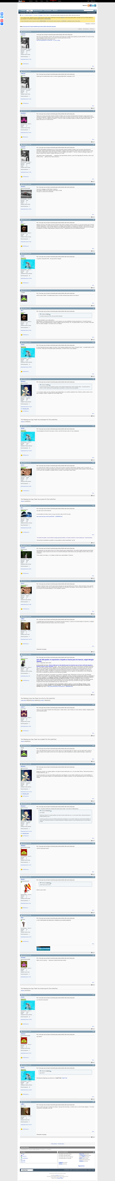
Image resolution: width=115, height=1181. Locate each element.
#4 (93, 144)
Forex (42, 1)
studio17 (42, 700)
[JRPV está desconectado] (24, 228)
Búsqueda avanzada (91, 12)
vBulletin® (57, 1175)
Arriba (93, 1169)
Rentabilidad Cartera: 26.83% (26, 209)
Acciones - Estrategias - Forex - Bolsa (41, 15)
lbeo (33, 700)
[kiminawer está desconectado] (26, 390)
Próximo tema (61, 1143)
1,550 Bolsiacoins (25, 63)
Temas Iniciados (47, 10)
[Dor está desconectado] (23, 663)
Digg (23, 1154)
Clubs (47, 1)
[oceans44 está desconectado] (26, 554)
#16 (93, 580)
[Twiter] (93, 6)
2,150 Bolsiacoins (25, 573)
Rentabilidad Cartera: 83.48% (26, 527)
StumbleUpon (25, 1158)
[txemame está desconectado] (26, 194)
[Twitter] (1, 16)
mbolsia (22, 421)
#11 (93, 379)
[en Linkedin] (95, 6)
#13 (93, 462)
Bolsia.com (23, 1161)
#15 (93, 545)
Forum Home (22, 12)
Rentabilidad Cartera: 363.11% (26, 639)
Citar (93, 68)
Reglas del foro (81, 1166)
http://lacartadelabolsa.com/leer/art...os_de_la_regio (48, 40)
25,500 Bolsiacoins (25, 490)
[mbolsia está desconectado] (28, 264)
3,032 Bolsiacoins (25, 941)
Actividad (23, 10)
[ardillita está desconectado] (25, 626)
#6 (93, 219)
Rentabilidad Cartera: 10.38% (26, 486)
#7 (93, 253)
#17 (93, 616)
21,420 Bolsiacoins (25, 532)
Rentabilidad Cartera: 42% (25, 676)
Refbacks (60, 1163)
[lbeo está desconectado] (26, 514)
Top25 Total (64, 1078)
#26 (93, 955)
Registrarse (92, 1)
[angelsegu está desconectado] (24, 852)
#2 (93, 71)
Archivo (89, 1169)
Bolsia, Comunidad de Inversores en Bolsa (78, 1169)
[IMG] (83, 1156)
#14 (93, 505)
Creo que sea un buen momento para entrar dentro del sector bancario (39, 26)
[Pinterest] (1, 20)
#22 (93, 803)
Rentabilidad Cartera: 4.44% (26, 903)
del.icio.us (24, 1156)
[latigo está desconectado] (23, 924)
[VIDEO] (80, 1158)
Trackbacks (81, 1161)
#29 (93, 1065)
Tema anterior (54, 1143)
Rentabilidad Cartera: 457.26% (26, 406)
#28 (93, 1031)
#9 (93, 308)
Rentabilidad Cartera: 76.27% (26, 1053)
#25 (93, 915)
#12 (93, 425)
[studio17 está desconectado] (24, 713)
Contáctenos (66, 1169)
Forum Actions (35, 12)
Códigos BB (81, 1154)
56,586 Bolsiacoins (25, 680)
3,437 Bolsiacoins (25, 411)
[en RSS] (89, 6)
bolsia (21, 1)
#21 (93, 764)
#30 (93, 1101)
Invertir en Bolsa (28, 15)
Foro (53, 1)
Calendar (30, 12)
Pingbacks (61, 1162)
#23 (93, 843)
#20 (93, 745)
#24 (93, 877)
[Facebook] (91, 6)
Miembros (55, 10)
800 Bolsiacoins (25, 907)
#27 (93, 994)
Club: (25, 408)
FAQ (27, 12)
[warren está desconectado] (26, 471)
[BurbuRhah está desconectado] (24, 120)
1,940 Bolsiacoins (25, 869)
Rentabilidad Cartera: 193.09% (26, 278)
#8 (93, 290)
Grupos (59, 1)
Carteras (30, 1)
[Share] (1, 23)
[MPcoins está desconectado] (26, 888)
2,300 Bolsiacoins (25, 282)
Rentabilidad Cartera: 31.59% (26, 59)
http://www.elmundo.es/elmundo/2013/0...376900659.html (49, 516)
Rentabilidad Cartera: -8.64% (26, 726)
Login (88, 1)
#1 (93, 31)
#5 (93, 184)
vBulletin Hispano (60, 1178)
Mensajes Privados (38, 10)
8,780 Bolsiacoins (25, 246)
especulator (23, 700)
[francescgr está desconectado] (24, 964)
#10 (93, 342)
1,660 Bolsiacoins (25, 643)
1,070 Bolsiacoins (25, 730)
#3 (93, 110)
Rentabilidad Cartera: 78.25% (26, 132)
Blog (36, 1)
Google (23, 1160)
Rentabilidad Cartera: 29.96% (26, 241)
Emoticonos (83, 1155)
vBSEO (61, 1177)
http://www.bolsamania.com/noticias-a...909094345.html (60, 686)
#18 (93, 654)
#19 (93, 704)
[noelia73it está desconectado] (25, 42)
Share (93, 66)
